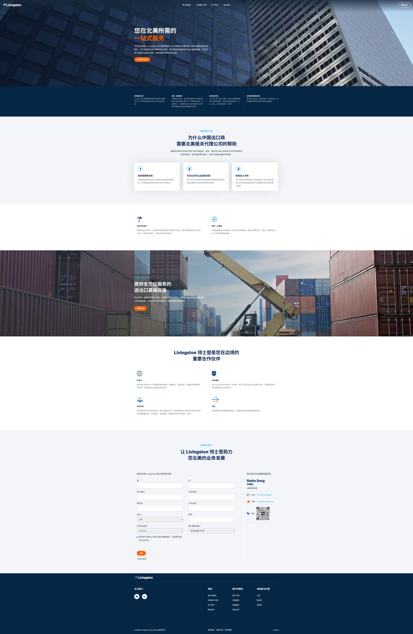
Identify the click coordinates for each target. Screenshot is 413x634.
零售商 (259, 605)
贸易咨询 (235, 609)
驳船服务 (235, 605)
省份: (139, 514)
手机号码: (193, 491)
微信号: (140, 503)
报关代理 (235, 595)
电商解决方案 (201, 5)
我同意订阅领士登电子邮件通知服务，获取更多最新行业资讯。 (160, 539)
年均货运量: (142, 525)
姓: (138, 480)
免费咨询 (404, 5)
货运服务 (235, 600)
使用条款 (211, 630)
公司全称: (193, 503)
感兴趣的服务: (194, 525)
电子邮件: (141, 491)
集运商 (259, 600)
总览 (258, 595)
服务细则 (228, 630)
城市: (190, 514)
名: (190, 480)
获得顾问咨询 (142, 59)
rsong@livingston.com (265, 501)
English (393, 5)
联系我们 (227, 5)
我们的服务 (186, 5)
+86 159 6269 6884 (264, 495)
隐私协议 (219, 630)
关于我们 (215, 5)
